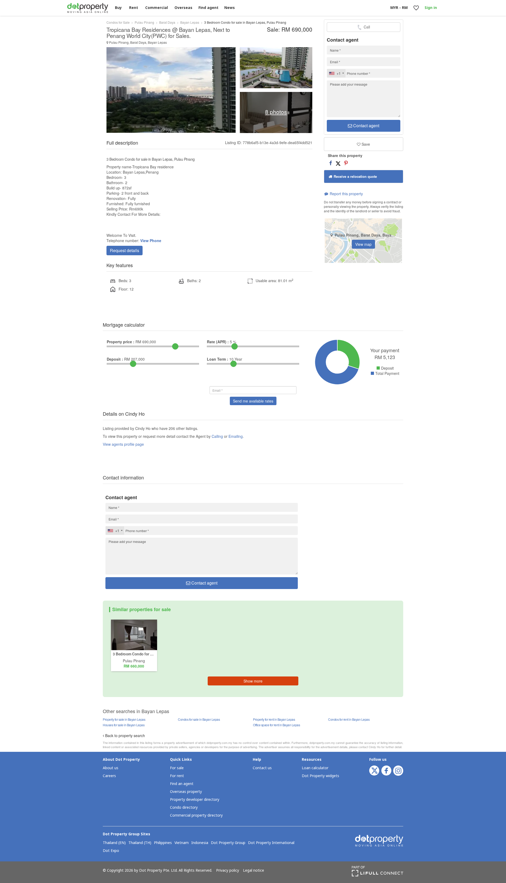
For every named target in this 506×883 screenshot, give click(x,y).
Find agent (208, 8)
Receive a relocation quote (355, 176)
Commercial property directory (196, 815)
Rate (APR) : (218, 341)
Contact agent (365, 125)
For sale (177, 768)
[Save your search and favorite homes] (416, 8)
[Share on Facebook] (330, 162)
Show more (253, 681)
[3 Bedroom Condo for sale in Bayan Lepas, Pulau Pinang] (134, 634)
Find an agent (181, 784)
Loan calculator (315, 768)
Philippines (163, 843)
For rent (177, 776)
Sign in (431, 8)
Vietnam (181, 843)
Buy (118, 8)
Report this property (346, 193)
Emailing (235, 436)
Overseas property (186, 791)
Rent (133, 8)
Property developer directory (194, 799)
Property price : (120, 341)
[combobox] (336, 73)
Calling (217, 436)
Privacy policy (227, 870)
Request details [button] (124, 250)
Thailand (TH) (139, 843)
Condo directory (184, 807)
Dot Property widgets (320, 776)
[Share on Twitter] (338, 162)
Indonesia (199, 843)
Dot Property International (271, 843)
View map (363, 244)
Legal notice (253, 870)
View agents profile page (123, 444)
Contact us (262, 768)
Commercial (156, 8)
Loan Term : (217, 359)
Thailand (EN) (114, 843)
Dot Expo (111, 850)
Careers (109, 776)
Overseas (183, 8)
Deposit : (115, 359)
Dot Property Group (228, 843)
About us (110, 768)
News (229, 8)
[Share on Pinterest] (346, 162)
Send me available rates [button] (253, 401)
